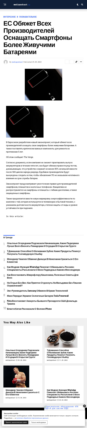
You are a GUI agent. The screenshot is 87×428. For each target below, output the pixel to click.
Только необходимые (38, 422)
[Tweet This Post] (72, 62)
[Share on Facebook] (67, 62)
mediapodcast (17, 62)
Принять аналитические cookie (16, 422)
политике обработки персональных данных (32, 418)
